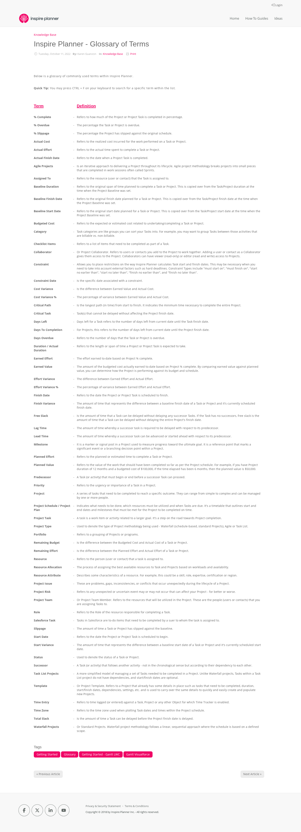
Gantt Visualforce (138, 754)
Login (279, 5)
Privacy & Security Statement (103, 806)
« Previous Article (48, 774)
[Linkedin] (50, 810)
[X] (37, 810)
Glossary (70, 754)
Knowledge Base (45, 35)
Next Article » (252, 774)
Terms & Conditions (137, 806)
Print (133, 54)
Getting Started (47, 754)
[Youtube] (63, 810)
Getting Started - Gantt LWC (101, 754)
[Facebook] (24, 810)
